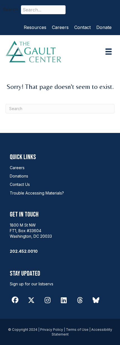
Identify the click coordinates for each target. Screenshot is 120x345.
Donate (104, 27)
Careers (60, 27)
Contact (82, 27)
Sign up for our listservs (31, 283)
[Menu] (108, 51)
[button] (77, 9)
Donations (19, 176)
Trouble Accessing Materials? (37, 193)
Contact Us (20, 184)
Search (10, 9)
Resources (35, 27)
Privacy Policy (51, 329)
